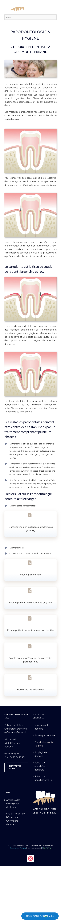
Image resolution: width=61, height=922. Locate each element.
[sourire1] (30, 61)
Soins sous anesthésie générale (40, 766)
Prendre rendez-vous (35, 916)
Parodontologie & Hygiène (43, 744)
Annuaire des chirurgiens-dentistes (13, 803)
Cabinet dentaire (13, 725)
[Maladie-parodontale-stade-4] (30, 352)
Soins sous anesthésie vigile (43, 778)
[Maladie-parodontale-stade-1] (30, 129)
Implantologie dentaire (41, 727)
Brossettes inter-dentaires (30, 689)
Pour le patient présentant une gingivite (30, 602)
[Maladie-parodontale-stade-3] (30, 277)
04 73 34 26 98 (11, 753)
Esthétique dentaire (44, 735)
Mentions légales (34, 848)
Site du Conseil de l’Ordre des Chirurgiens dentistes (15, 819)
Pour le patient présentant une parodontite (30, 630)
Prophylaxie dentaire (40, 754)
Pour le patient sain (30, 574)
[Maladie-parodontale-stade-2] (30, 193)
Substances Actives (18, 848)
